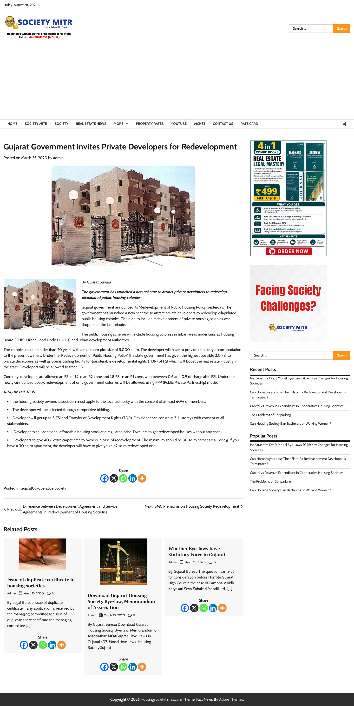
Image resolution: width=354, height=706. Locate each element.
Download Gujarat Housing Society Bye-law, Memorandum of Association (121, 601)
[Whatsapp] (123, 478)
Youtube (179, 123)
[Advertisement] (177, 83)
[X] (114, 478)
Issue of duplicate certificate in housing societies (41, 583)
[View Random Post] (344, 124)
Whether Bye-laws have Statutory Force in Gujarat (197, 551)
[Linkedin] (132, 478)
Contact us (223, 123)
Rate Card (249, 123)
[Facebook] (104, 478)
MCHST (199, 123)
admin (58, 157)
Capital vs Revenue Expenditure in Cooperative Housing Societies (296, 406)
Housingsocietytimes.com (161, 699)
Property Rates (150, 123)
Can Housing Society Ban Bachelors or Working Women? (290, 423)
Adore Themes (231, 699)
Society (61, 123)
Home (12, 123)
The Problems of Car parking (270, 415)
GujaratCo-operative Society (43, 488)
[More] (142, 478)
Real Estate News (91, 123)
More (118, 123)
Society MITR (36, 123)
